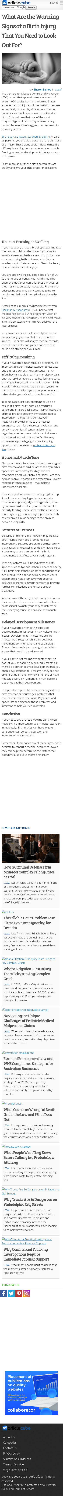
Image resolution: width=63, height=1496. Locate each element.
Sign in (54, 2)
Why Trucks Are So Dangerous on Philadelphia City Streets (30, 1202)
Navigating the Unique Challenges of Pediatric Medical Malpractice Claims (29, 1020)
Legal (58, 89)
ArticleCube (36, 1476)
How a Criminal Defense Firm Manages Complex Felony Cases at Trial (29, 871)
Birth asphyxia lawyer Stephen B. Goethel (26, 136)
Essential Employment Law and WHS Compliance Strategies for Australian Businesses (28, 1063)
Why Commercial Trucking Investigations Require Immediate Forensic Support (26, 1254)
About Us (9, 1437)
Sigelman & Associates (15, 310)
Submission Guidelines (17, 1459)
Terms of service (13, 1464)
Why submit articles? (15, 1470)
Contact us (10, 1448)
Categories (10, 1443)
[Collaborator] (31, 1413)
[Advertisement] (31, 203)
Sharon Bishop (42, 89)
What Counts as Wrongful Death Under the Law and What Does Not (29, 1114)
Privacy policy (11, 1453)
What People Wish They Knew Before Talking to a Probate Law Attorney (29, 1157)
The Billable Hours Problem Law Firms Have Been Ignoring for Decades (29, 922)
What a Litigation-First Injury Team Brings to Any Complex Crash (27, 973)
